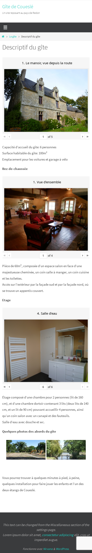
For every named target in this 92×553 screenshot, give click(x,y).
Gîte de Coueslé (17, 6)
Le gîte (13, 36)
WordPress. (62, 549)
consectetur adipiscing (57, 535)
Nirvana (48, 549)
